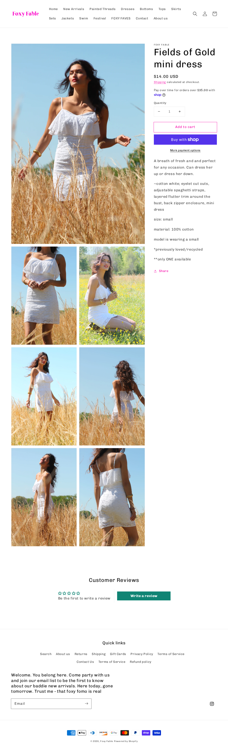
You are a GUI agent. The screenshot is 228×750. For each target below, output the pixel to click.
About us (63, 654)
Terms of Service (171, 654)
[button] (195, 14)
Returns (81, 654)
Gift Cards (118, 654)
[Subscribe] (86, 704)
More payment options (185, 150)
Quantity (160, 103)
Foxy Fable (106, 741)
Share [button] (164, 271)
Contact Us (85, 662)
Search (46, 654)
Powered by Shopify (126, 741)
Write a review (143, 596)
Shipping (160, 82)
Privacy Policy (141, 654)
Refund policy (140, 662)
